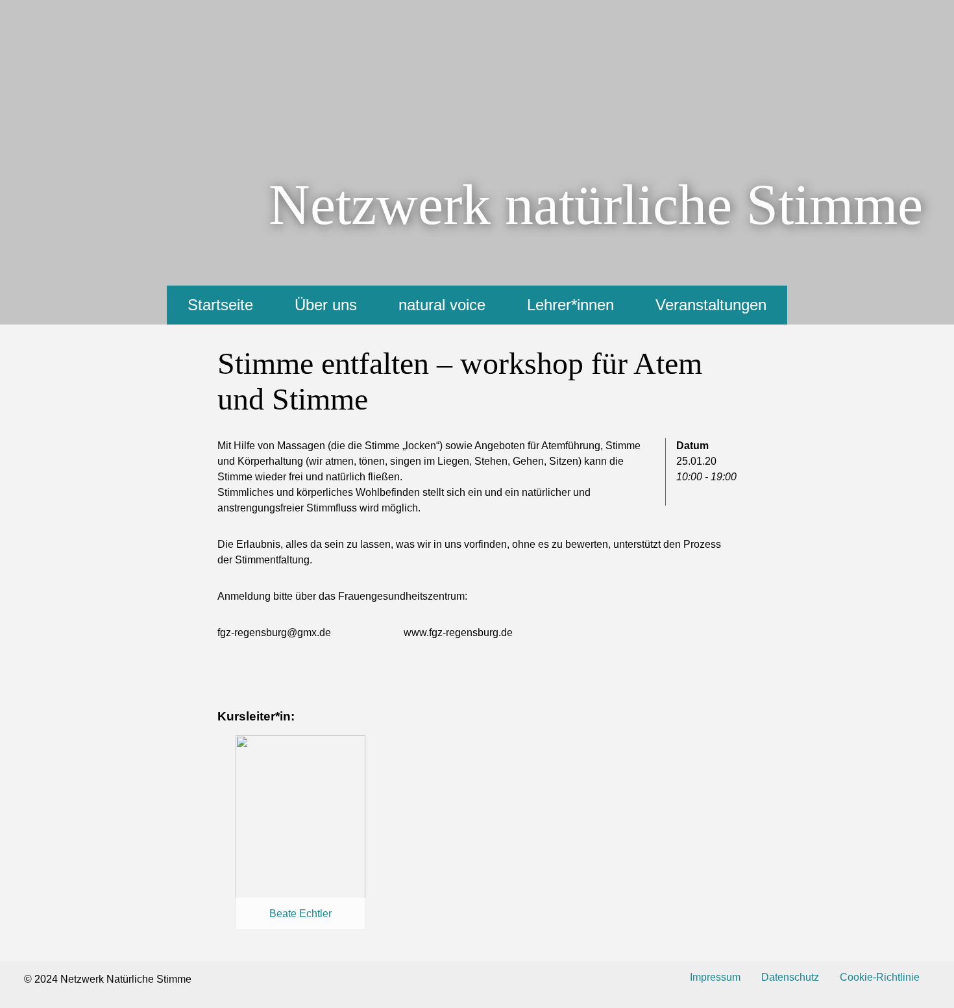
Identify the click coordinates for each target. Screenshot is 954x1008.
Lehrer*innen (570, 304)
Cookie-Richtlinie (880, 977)
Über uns (326, 304)
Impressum (715, 977)
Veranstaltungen (710, 304)
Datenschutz (790, 977)
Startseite (220, 304)
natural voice (441, 304)
